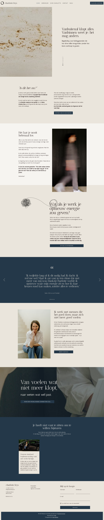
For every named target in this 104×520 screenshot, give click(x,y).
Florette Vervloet (61, 513)
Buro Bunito (55, 517)
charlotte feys (12, 485)
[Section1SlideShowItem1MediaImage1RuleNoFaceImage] (51, 299)
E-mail (61, 496)
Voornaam (62, 489)
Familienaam (79, 489)
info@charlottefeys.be (10, 489)
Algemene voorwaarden (35, 488)
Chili (55, 515)
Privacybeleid (33, 485)
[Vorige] (4, 279)
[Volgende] (99, 279)
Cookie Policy (33, 487)
